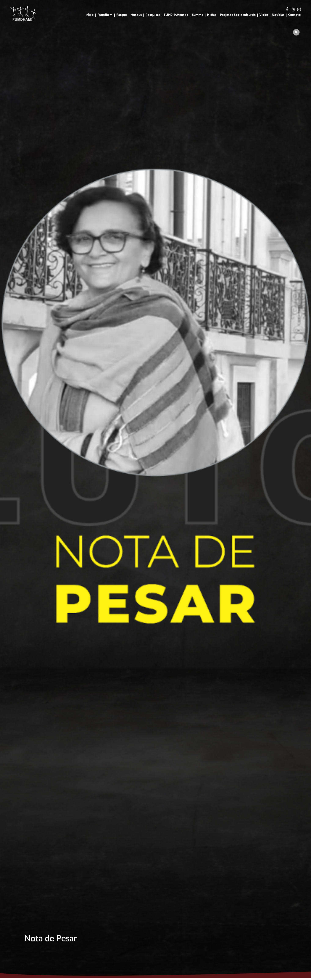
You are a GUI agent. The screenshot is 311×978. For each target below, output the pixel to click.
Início (89, 15)
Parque (121, 15)
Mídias (211, 15)
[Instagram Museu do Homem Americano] (293, 9)
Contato (294, 15)
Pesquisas (153, 15)
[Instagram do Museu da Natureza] (299, 9)
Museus (136, 15)
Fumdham (105, 15)
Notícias (278, 15)
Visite (263, 15)
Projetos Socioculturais (238, 15)
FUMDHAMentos (176, 15)
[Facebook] (287, 9)
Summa (197, 15)
